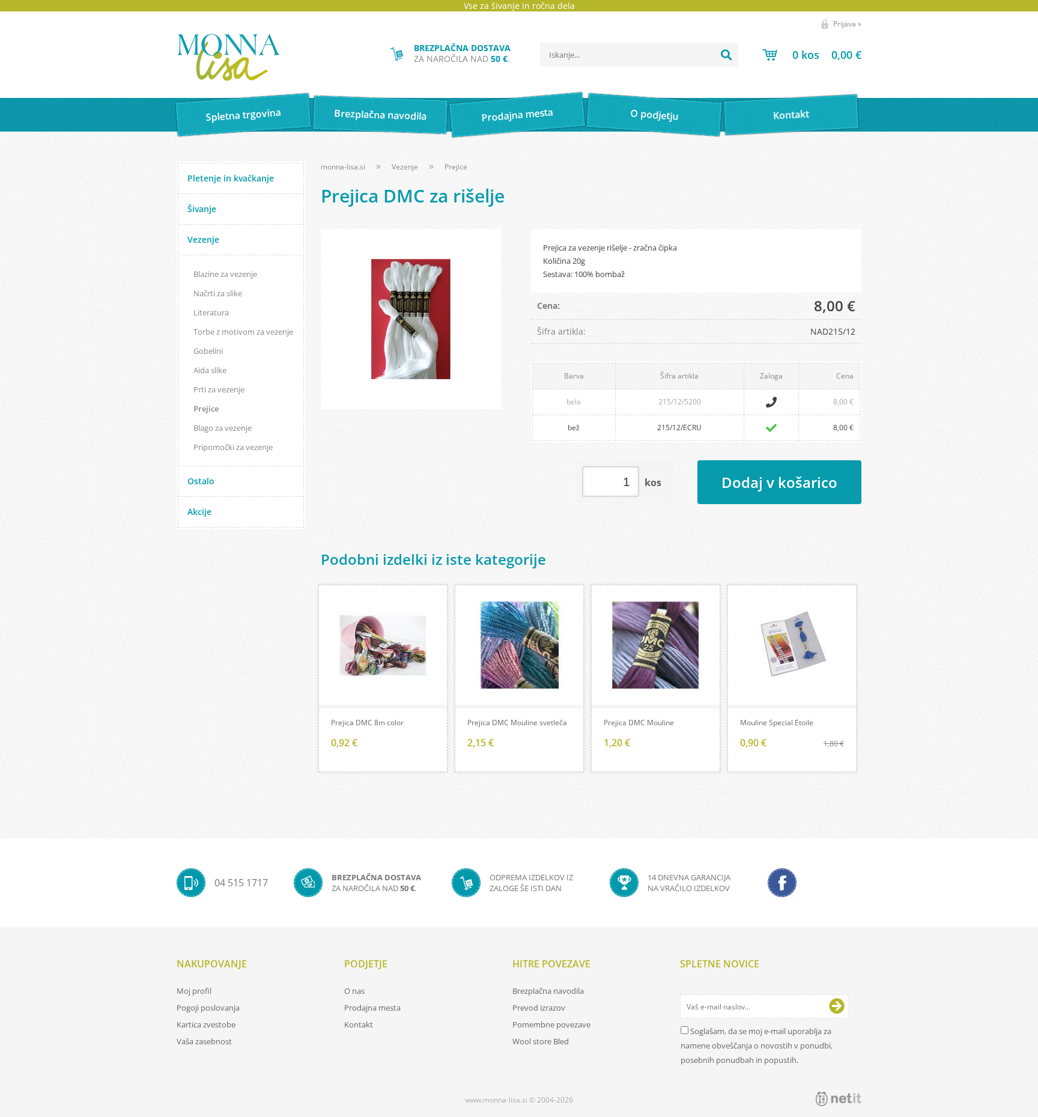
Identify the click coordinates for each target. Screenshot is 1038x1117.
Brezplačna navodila (380, 114)
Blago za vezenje (222, 427)
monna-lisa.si (343, 167)
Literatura (211, 312)
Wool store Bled (540, 1041)
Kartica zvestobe (206, 1024)
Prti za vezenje (218, 389)
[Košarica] (811, 55)
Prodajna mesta (517, 114)
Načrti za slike (217, 293)
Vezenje (203, 239)
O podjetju (654, 114)
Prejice (206, 408)
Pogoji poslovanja (208, 1007)
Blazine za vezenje (225, 274)
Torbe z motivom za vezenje (243, 331)
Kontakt (791, 114)
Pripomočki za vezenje (233, 447)
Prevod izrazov (538, 1007)
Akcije (199, 511)
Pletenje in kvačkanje (230, 178)
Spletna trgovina (243, 115)
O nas (354, 990)
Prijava (847, 24)
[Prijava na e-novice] (836, 1006)
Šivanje (201, 209)
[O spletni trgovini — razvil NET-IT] (838, 1099)
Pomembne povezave (551, 1024)
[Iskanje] (726, 55)
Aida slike (209, 370)
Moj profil (194, 990)
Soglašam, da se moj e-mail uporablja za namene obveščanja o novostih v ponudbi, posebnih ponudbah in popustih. (757, 1045)
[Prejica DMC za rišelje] (411, 319)
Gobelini (208, 350)
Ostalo (200, 481)
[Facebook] (782, 882)
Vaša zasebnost (204, 1041)
